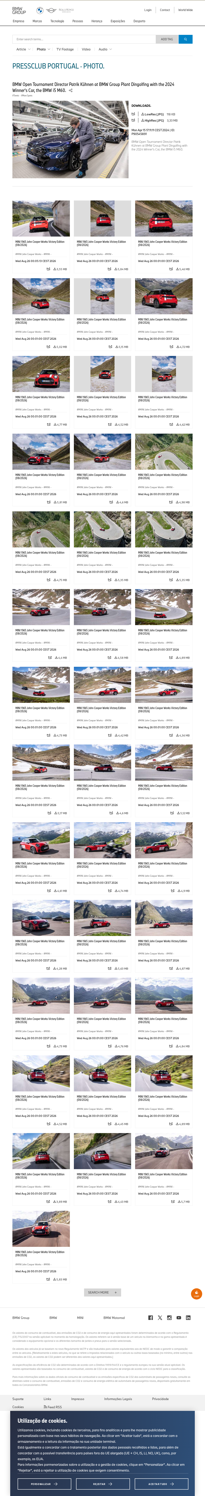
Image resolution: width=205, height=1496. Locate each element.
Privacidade (160, 1399)
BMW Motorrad (114, 1318)
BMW (53, 1318)
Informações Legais (118, 1399)
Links (47, 1399)
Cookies (18, 1407)
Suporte (18, 1399)
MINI (80, 1318)
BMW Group (20, 1318)
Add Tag (167, 39)
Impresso (77, 1399)
